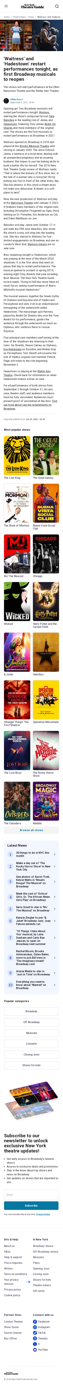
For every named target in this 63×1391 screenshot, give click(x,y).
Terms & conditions (15, 1274)
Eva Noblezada (13, 349)
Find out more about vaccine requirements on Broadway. (30, 404)
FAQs (7, 1251)
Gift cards (39, 1291)
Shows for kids (31, 1065)
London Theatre (13, 1321)
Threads (43, 1338)
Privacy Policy (43, 1214)
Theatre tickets (42, 1285)
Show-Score (11, 1327)
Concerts (31, 1043)
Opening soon (41, 1268)
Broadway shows (43, 1246)
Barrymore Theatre (22, 202)
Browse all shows (31, 830)
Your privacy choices (11, 1282)
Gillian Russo (16, 99)
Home (7, 17)
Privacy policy (12, 1289)
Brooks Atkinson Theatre (34, 146)
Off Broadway (31, 1022)
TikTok (42, 1332)
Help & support (13, 1257)
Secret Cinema (13, 1332)
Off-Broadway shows (45, 1251)
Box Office (10, 1338)
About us (9, 1246)
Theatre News (19, 17)
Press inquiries (13, 1262)
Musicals (31, 1033)
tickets (37, 244)
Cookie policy (12, 1295)
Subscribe (31, 1205)
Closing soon (31, 1054)
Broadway (31, 1011)
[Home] (32, 6)
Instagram (44, 1327)
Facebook (44, 1321)
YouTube (43, 1349)
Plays (36, 1262)
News (31, 17)
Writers (8, 1268)
